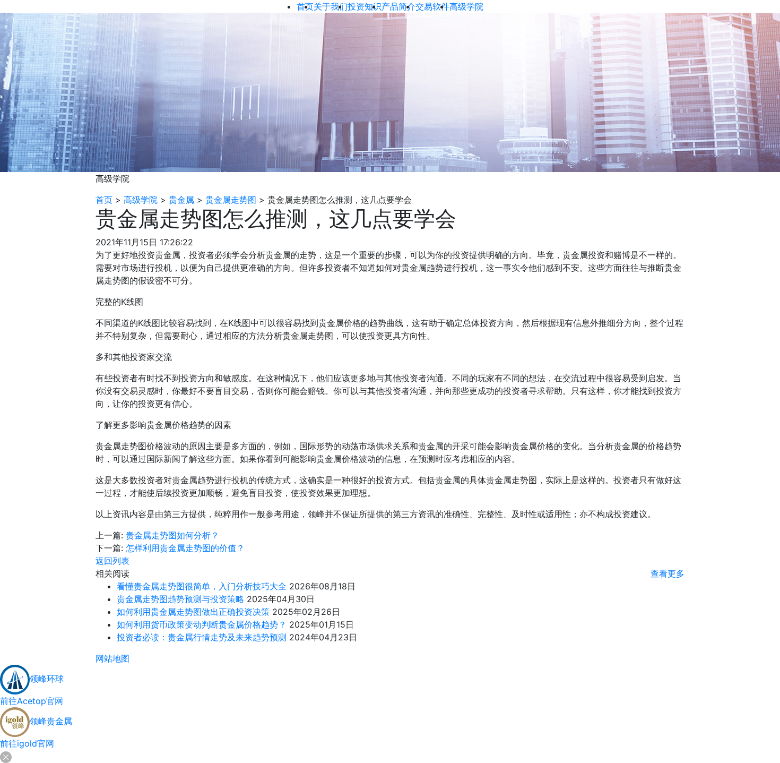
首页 (104, 199)
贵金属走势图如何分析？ (172, 535)
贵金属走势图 (230, 199)
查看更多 (667, 573)
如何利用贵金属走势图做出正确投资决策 (193, 611)
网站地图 (112, 658)
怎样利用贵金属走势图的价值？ (185, 548)
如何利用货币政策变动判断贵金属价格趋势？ (202, 624)
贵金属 (181, 199)
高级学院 (141, 199)
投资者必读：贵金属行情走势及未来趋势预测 (202, 637)
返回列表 (112, 560)
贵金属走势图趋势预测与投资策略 (180, 599)
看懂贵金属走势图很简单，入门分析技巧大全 (202, 586)
